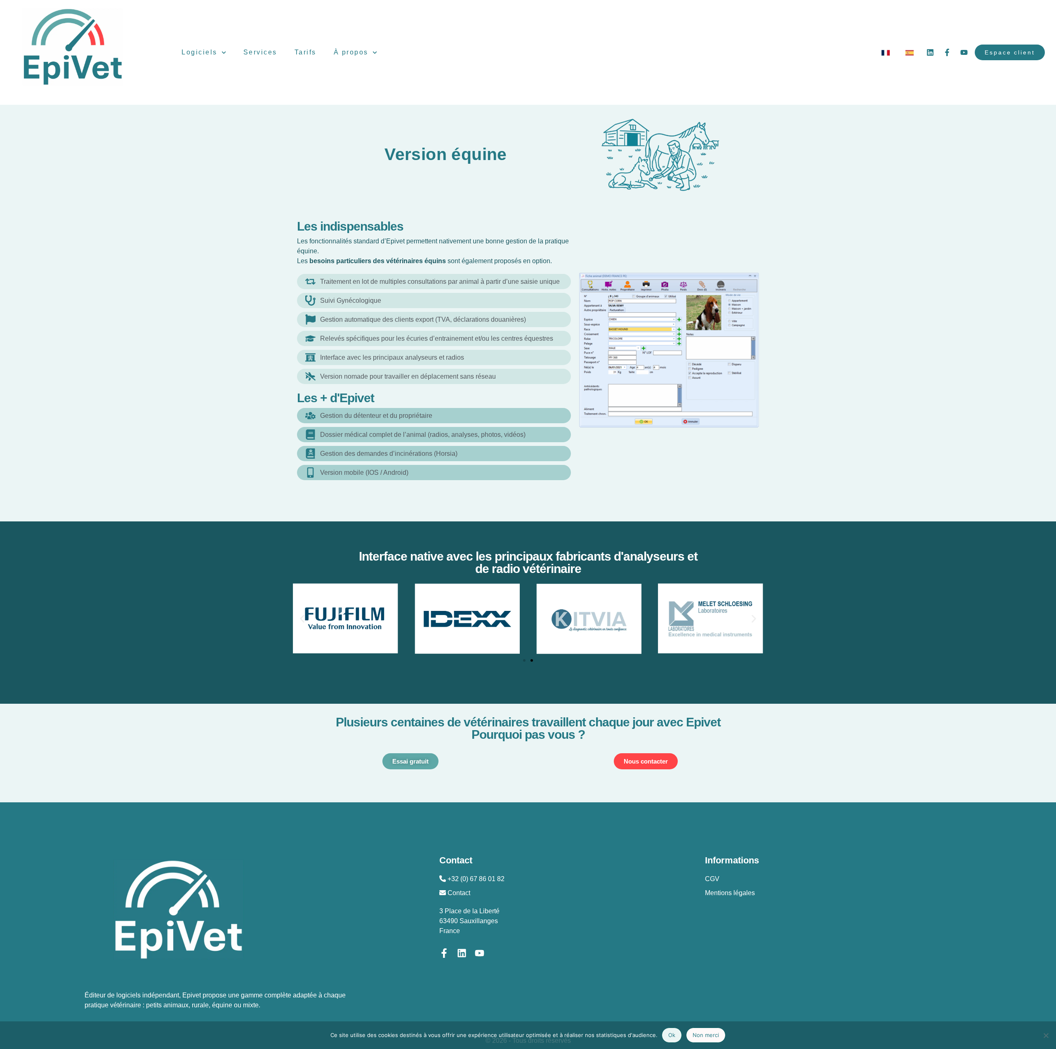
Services (260, 52)
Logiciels (199, 52)
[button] (302, 619)
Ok (671, 1035)
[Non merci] (1046, 1035)
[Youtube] (964, 52)
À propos (351, 52)
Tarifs (305, 52)
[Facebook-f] (947, 52)
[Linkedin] (930, 52)
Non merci (706, 1035)
